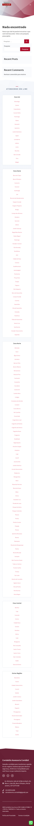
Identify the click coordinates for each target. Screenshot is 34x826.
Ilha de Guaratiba (17, 308)
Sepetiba (17, 334)
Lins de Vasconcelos (17, 469)
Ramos (17, 537)
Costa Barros (17, 408)
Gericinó (17, 221)
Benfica (17, 607)
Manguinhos (17, 477)
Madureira (17, 473)
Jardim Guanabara (17, 700)
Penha (17, 518)
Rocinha (17, 151)
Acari (17, 351)
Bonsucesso (17, 370)
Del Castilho (17, 412)
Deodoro (17, 217)
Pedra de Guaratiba (17, 319)
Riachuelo (17, 541)
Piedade (17, 526)
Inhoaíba (17, 312)
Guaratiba (17, 304)
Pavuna (17, 515)
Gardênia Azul (17, 266)
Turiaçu (17, 571)
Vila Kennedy (17, 247)
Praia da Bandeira (17, 723)
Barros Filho (17, 363)
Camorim (17, 183)
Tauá (17, 731)
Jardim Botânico (17, 132)
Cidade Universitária (17, 685)
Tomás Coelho (17, 568)
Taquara (17, 285)
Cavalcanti (17, 389)
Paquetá (17, 708)
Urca (17, 158)
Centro (17, 619)
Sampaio (17, 556)
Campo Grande (17, 297)
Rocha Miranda (17, 552)
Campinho (17, 382)
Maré (17, 480)
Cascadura (17, 386)
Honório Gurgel (17, 446)
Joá (17, 194)
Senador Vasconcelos (17, 331)
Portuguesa (17, 719)
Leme (17, 147)
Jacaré (17, 458)
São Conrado (17, 154)
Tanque (17, 281)
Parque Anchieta (17, 507)
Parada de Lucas (17, 503)
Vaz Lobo (17, 575)
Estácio (17, 626)
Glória (17, 634)
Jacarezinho (17, 461)
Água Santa (17, 355)
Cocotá (17, 689)
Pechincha (17, 274)
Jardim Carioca (17, 696)
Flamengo (17, 116)
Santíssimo (17, 327)
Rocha (17, 549)
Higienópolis (17, 442)
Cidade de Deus (17, 259)
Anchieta (17, 359)
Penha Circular (17, 522)
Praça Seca (17, 278)
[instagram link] (3, 775)
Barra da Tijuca (17, 175)
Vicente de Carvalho (17, 579)
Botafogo (17, 101)
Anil (17, 255)
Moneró (17, 704)
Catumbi (17, 615)
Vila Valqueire (17, 289)
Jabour (17, 224)
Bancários (17, 678)
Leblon (17, 143)
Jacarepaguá (17, 270)
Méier (17, 492)
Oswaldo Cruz (17, 499)
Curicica (17, 262)
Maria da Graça (17, 488)
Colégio (17, 397)
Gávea (17, 120)
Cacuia (17, 681)
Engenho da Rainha (17, 424)
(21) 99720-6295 (10, 790)
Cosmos (17, 300)
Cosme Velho (17, 113)
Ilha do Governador (17, 715)
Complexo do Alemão (17, 401)
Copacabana (17, 109)
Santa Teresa (17, 649)
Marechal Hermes (17, 484)
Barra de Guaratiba (17, 293)
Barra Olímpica (17, 179)
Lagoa (17, 135)
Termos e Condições (23, 815)
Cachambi (17, 378)
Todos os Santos (17, 564)
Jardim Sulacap (17, 228)
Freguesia (17, 435)
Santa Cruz (17, 323)
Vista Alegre (17, 594)
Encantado (17, 416)
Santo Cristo (17, 653)
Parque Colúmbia (17, 511)
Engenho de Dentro (17, 427)
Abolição (17, 348)
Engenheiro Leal (17, 420)
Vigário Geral (17, 583)
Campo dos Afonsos (17, 213)
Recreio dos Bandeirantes (17, 198)
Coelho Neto (17, 393)
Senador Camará (17, 243)
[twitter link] (8, 775)
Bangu (17, 209)
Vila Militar (17, 251)
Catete (17, 105)
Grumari (17, 187)
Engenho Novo (17, 431)
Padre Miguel (17, 236)
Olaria (17, 496)
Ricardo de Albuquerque (17, 545)
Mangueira (17, 642)
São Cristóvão (17, 657)
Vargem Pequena (17, 206)
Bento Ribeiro (17, 367)
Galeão (17, 693)
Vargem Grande (17, 202)
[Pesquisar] (26, 41)
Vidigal (17, 162)
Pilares (17, 530)
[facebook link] (12, 775)
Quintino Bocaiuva (17, 533)
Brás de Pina (17, 374)
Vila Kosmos (17, 590)
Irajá (17, 454)
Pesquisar (7, 46)
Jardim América (17, 465)
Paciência (17, 315)
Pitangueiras (17, 712)
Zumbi (17, 734)
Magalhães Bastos (17, 232)
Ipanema (17, 128)
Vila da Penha (17, 587)
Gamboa (17, 630)
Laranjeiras (17, 139)
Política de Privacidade (8, 815)
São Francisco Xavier (17, 560)
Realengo (17, 240)
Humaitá (17, 124)
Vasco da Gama (17, 664)
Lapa (17, 638)
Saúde (17, 660)
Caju (17, 611)
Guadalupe (17, 439)
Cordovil (17, 405)
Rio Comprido (17, 645)
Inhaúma (17, 450)
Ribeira (17, 727)
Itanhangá (17, 190)
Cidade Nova (17, 623)
